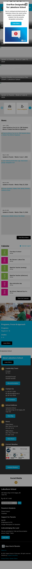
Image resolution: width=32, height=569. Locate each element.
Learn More (16, 23)
